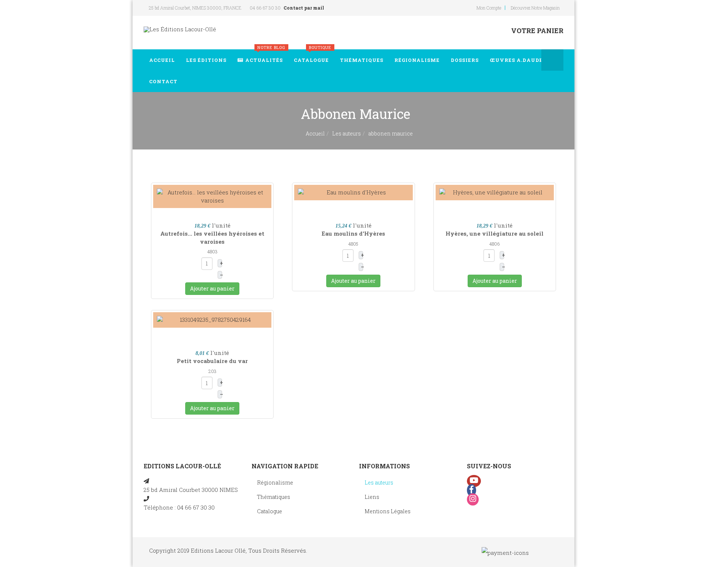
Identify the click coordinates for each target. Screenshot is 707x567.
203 (212, 371)
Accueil (162, 60)
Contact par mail (304, 8)
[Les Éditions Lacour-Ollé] (180, 29)
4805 (353, 244)
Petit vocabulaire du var (212, 360)
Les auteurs (346, 133)
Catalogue (312, 56)
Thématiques (361, 60)
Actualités (265, 56)
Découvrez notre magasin (535, 8)
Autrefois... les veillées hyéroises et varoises (212, 237)
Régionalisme (417, 60)
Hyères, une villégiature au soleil (495, 233)
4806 (494, 244)
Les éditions (206, 60)
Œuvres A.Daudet (518, 60)
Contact (163, 81)
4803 (212, 251)
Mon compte (488, 8)
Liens (372, 496)
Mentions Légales (388, 511)
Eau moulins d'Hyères (353, 233)
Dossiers (465, 60)
